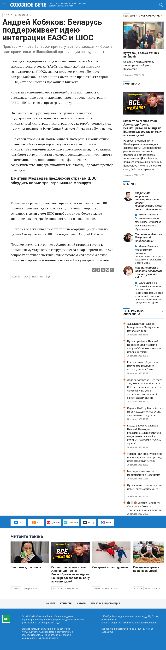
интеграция (45, 277)
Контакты (66, 603)
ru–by (91, 522)
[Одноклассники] (98, 270)
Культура (138, 588)
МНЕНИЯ (128, 183)
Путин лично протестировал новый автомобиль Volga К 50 (145, 488)
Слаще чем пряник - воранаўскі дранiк (147, 568)
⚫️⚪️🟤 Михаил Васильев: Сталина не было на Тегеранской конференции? (144, 506)
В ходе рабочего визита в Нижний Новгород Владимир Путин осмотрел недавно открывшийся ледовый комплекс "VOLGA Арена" (144, 434)
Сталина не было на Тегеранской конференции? (148, 237)
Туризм (96, 588)
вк (21, 522)
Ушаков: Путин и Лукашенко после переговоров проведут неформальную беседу (145, 457)
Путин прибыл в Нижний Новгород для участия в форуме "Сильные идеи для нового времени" (144, 346)
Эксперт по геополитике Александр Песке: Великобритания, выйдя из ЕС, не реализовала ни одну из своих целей (142, 128)
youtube (56, 522)
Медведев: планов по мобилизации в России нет (143, 473)
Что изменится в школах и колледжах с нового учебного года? (148, 272)
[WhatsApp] (112, 270)
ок (38, 522)
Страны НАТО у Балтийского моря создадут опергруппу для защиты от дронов (145, 411)
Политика (130, 83)
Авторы (81, 603)
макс (108, 522)
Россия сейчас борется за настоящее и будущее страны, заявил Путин (142, 365)
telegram (73, 522)
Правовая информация (105, 603)
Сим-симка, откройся (26, 567)
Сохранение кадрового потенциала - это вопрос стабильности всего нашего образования (148, 201)
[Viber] (107, 270)
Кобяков (16, 277)
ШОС (34, 277)
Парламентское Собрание (141, 15)
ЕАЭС (26, 277)
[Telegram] (103, 270)
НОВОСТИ (8, 15)
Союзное (16, 588)
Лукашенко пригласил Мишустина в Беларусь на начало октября (143, 327)
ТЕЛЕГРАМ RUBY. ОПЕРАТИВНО (133, 313)
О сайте (50, 603)
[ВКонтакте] (94, 270)
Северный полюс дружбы (110, 567)
